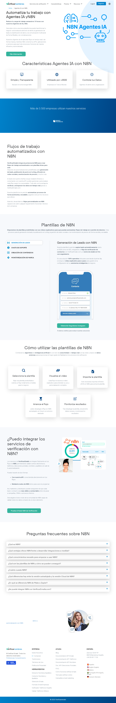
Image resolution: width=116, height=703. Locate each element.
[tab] (24, 243)
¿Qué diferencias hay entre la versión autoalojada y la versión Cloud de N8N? (41, 576)
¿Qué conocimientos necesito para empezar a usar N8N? (32, 557)
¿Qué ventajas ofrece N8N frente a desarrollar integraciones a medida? (38, 550)
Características (56, 4)
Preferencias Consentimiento (16, 658)
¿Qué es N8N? (14, 544)
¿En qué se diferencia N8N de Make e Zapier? (27, 582)
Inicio (10, 8)
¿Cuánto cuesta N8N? (17, 570)
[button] (58, 544)
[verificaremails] (15, 649)
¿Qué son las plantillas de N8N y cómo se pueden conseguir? (34, 563)
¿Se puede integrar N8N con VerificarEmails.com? (29, 589)
